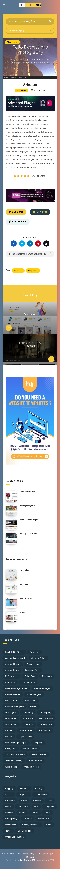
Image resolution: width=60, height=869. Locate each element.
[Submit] (50, 21)
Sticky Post (10, 748)
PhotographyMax (27, 506)
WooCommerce (31, 767)
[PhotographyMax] (11, 510)
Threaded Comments (15, 754)
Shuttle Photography (29, 520)
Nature (35, 812)
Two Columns (35, 761)
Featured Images (42, 688)
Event (24, 800)
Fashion (37, 800)
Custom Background (15, 658)
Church (8, 794)
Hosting (47, 854)
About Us (4, 854)
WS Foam (24, 584)
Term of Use (15, 854)
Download (42, 212)
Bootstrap (34, 652)
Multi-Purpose (46, 718)
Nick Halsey (30, 295)
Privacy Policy (28, 854)
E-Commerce (11, 676)
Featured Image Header (16, 688)
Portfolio (9, 730)
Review (8, 736)
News (47, 812)
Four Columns (12, 700)
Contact (30, 857)
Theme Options (30, 748)
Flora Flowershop (27, 492)
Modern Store (26, 598)
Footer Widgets (34, 694)
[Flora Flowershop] (11, 496)
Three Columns (39, 754)
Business (24, 788)
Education (47, 676)
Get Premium (19, 221)
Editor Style (30, 676)
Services (56, 854)
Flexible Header (12, 694)
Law (36, 806)
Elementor (10, 682)
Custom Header (12, 664)
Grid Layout (10, 712)
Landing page (45, 712)
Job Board (23, 806)
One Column (11, 724)
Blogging (9, 788)
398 (43, 90)
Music (22, 812)
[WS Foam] (11, 588)
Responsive (33, 270)
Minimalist (18, 270)
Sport (48, 825)
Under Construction (14, 837)
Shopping (37, 742)
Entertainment (28, 682)
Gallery (33, 706)
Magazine (49, 806)
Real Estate (43, 818)
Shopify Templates (31, 825)
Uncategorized (24, 831)
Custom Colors (38, 658)
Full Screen (30, 700)
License (39, 854)
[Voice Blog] (11, 574)
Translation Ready (13, 761)
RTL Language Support (16, 742)
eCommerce (41, 794)
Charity (38, 788)
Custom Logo (33, 664)
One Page (28, 724)
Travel (8, 831)
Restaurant (10, 825)
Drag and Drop (32, 670)
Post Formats (26, 730)
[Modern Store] (11, 602)
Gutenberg (28, 712)
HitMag (23, 612)
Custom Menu (12, 670)
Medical (9, 812)
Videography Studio (28, 534)
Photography (12, 42)
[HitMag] (11, 616)
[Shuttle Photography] (11, 524)
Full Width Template (14, 706)
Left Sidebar (11, 718)
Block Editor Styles (14, 652)
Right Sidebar (25, 736)
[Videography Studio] (11, 538)
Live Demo (17, 212)
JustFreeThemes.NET (26, 860)
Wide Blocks (11, 767)
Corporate (23, 794)
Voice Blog (24, 570)
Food (49, 800)
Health (8, 806)
